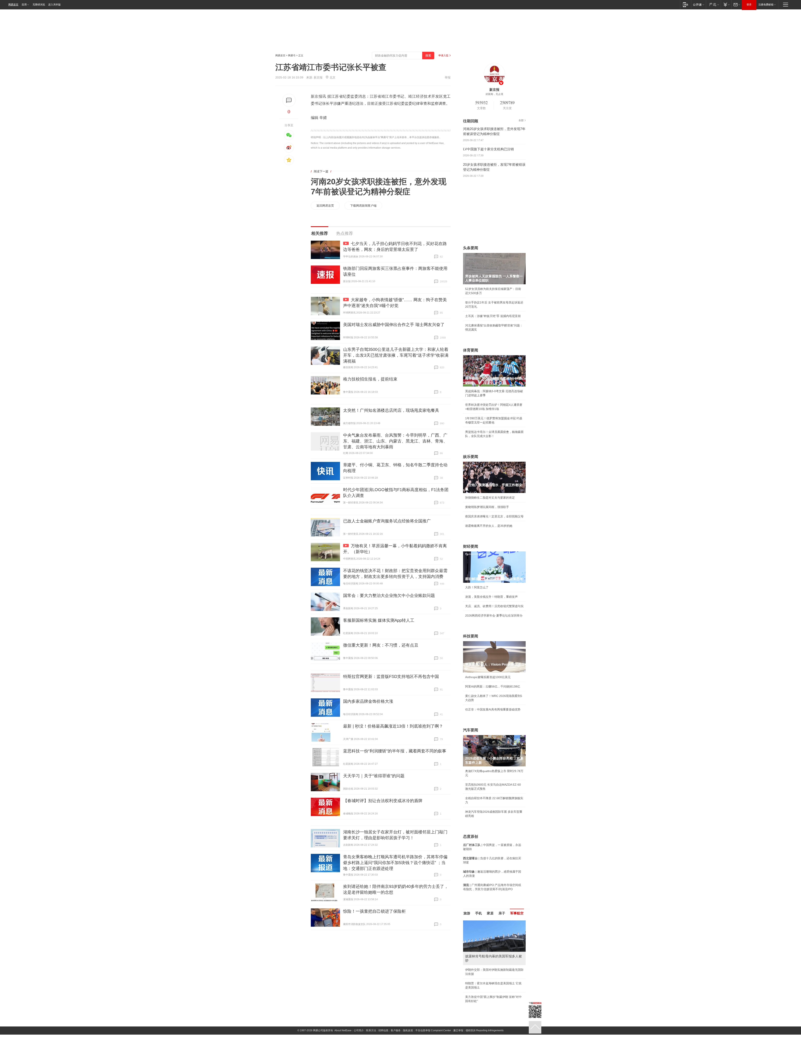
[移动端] (685, 4)
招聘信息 (383, 1030)
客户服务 (396, 1030)
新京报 (318, 77)
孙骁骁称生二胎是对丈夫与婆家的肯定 (490, 497)
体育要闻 (470, 350)
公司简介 (359, 1030)
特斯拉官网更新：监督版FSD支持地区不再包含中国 (391, 676)
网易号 (292, 55)
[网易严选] (713, 4)
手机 (478, 913)
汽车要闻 (470, 730)
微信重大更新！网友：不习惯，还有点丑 (380, 645)
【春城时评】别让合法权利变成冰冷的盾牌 (382, 800)
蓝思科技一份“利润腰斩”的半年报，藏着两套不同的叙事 (394, 751)
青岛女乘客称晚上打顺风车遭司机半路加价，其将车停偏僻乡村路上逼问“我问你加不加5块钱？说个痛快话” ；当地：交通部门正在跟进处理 (395, 862)
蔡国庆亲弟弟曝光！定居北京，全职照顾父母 (494, 516)
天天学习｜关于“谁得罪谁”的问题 (373, 776)
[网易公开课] (698, 4)
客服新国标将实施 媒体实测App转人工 (378, 620)
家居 (490, 913)
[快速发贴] (289, 100)
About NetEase (342, 1030)
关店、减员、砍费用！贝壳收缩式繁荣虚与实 (494, 606)
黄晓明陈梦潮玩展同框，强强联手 (487, 507)
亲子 (502, 913)
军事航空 (517, 913)
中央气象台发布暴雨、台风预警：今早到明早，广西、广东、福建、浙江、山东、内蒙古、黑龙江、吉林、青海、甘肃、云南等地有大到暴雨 (395, 441)
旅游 (466, 913)
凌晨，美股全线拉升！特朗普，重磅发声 (491, 596)
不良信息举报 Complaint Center (433, 1030)
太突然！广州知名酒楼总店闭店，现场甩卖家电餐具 (391, 410)
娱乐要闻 (470, 457)
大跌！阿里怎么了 (477, 587)
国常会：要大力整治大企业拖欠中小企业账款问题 (389, 595)
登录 (749, 4)
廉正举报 (458, 1030)
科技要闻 (470, 636)
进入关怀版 (54, 4)
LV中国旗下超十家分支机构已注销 (488, 149)
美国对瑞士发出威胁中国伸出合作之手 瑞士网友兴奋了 (394, 324)
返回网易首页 (325, 205)
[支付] (726, 4)
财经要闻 (470, 546)
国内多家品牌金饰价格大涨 (368, 701)
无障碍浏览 (39, 4)
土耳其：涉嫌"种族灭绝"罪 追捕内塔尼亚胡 (493, 316)
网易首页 (13, 4)
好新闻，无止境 (494, 94)
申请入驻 (443, 55)
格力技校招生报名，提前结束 (370, 379)
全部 (521, 120)
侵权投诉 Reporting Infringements (485, 1030)
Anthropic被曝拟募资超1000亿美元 (488, 677)
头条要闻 (470, 248)
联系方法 (371, 1030)
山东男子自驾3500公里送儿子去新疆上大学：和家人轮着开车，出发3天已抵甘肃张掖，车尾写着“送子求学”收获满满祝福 (395, 355)
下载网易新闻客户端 (363, 205)
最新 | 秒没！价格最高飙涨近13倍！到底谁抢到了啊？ (393, 726)
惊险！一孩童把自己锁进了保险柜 (374, 911)
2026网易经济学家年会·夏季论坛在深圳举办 (494, 615)
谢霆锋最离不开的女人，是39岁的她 (488, 525)
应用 (24, 4)
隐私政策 (408, 1030)
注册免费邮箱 (765, 4)
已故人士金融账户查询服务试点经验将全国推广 (387, 521)
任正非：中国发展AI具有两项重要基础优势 (492, 709)
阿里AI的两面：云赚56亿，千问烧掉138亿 (492, 686)
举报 (448, 77)
